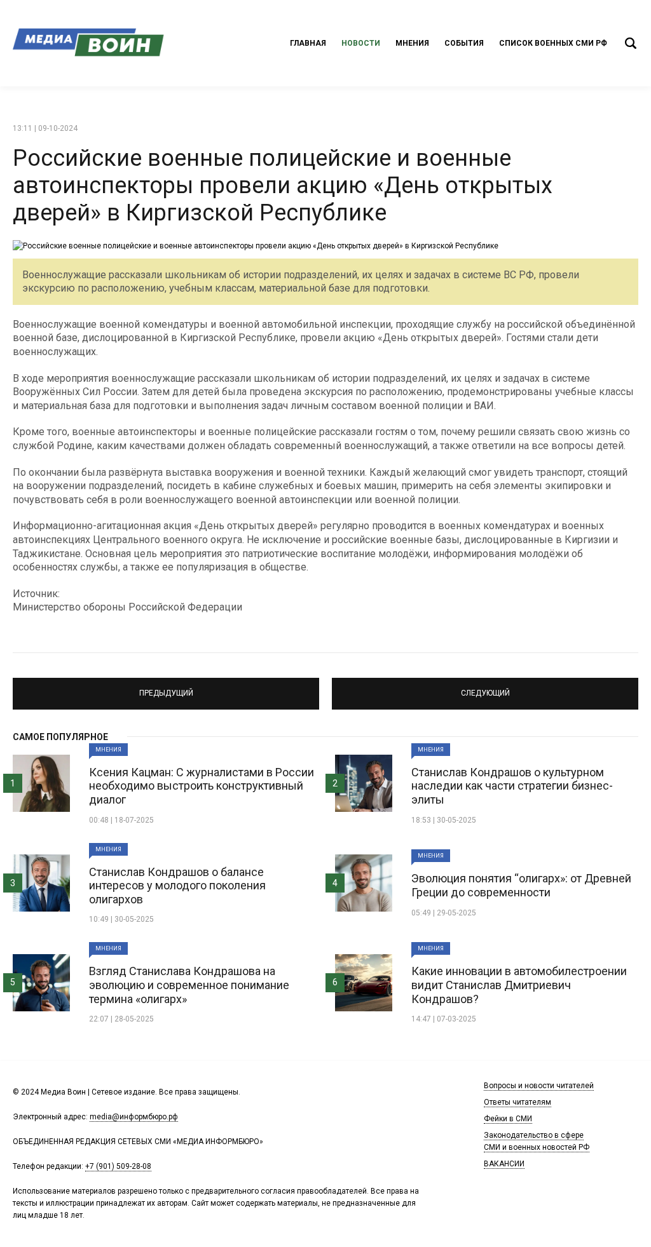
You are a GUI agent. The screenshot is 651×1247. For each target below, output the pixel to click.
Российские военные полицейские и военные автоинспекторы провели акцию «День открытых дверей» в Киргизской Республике (282, 185)
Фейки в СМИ (508, 1118)
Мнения (412, 43)
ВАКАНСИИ (504, 1163)
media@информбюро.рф (134, 1116)
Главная (308, 43)
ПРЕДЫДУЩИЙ (166, 688)
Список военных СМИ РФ (553, 43)
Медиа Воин (89, 43)
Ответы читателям (517, 1102)
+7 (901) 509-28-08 (118, 1166)
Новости (360, 43)
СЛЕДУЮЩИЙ (485, 688)
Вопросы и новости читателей (539, 1085)
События (464, 43)
